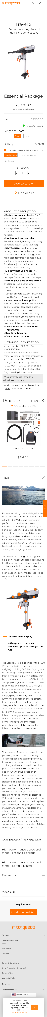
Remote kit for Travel (23, 448)
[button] (9, 87)
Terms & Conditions (10, 963)
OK (34, 1007)
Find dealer (26, 193)
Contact (5, 954)
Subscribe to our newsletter (22, 912)
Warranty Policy (9, 978)
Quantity (23, 168)
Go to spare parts (25, 405)
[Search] (33, 3)
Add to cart (22, 183)
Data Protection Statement (14, 968)
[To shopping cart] (39, 3)
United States (22, 994)
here (7, 388)
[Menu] (43, 3)
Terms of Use (7, 973)
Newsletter (7, 948)
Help (4, 943)
